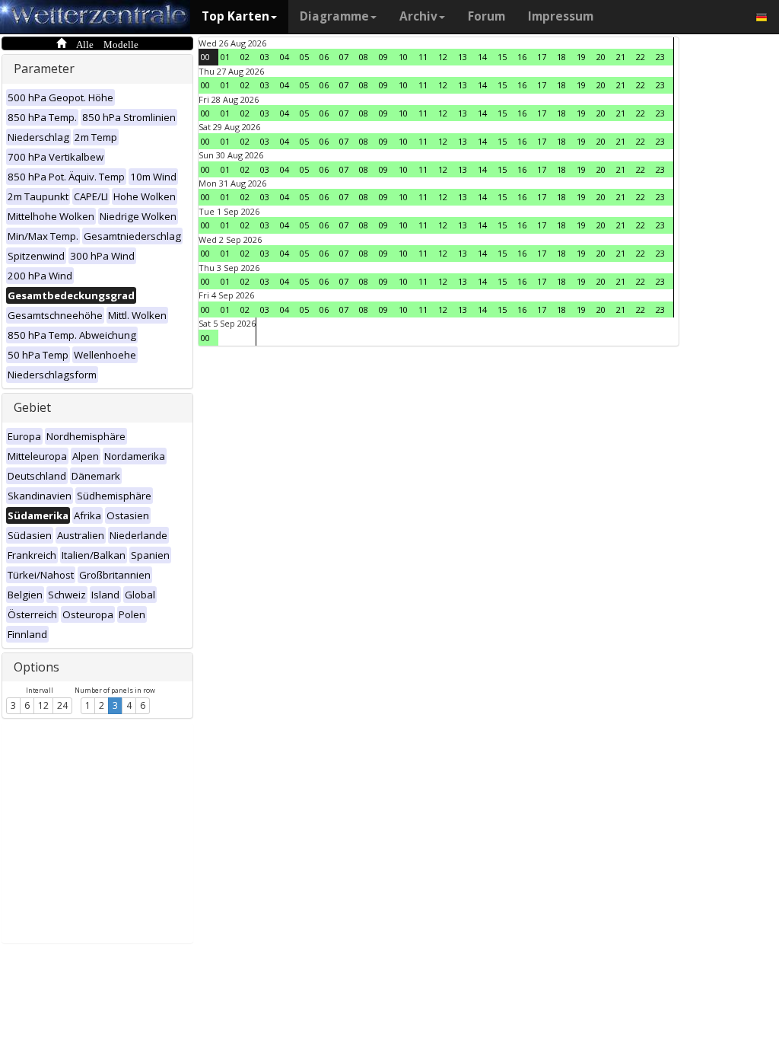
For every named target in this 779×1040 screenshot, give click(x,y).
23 (660, 56)
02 (245, 56)
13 (462, 56)
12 (43, 705)
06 (324, 56)
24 (62, 705)
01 (225, 56)
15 (502, 56)
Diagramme (334, 16)
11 (423, 56)
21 (620, 56)
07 (343, 56)
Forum (486, 16)
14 (482, 56)
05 (304, 56)
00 (205, 56)
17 (541, 56)
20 (601, 56)
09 (383, 56)
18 (561, 56)
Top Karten (235, 16)
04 (284, 56)
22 (640, 56)
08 (363, 56)
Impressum (560, 16)
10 (403, 56)
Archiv (418, 16)
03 (264, 56)
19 (581, 56)
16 (521, 56)
